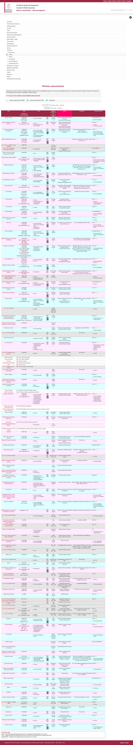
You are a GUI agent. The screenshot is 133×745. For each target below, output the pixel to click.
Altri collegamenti (12, 61)
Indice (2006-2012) (37, 445)
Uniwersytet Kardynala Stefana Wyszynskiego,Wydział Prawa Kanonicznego (64, 213)
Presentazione (36, 141)
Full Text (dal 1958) (37, 399)
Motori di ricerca (11, 70)
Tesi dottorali (11, 59)
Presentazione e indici (38, 338)
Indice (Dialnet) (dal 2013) (39, 176)
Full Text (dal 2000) (37, 461)
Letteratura (9, 50)
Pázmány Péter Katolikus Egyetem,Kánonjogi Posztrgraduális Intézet (64, 181)
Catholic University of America (65, 529)
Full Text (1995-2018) (38, 541)
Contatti (122, 742)
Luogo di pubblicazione (53, 112)
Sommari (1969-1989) (38, 479)
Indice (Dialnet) (37, 125)
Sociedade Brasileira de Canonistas (64, 646)
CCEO (8, 30)
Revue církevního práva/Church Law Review (30, 392)
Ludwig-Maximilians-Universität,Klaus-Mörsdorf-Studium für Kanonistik (64, 131)
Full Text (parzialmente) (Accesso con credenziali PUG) (39, 133)
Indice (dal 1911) (37, 249)
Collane (9, 57)
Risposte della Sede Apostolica (14, 35)
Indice (35, 153)
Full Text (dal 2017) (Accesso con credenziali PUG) (39, 233)
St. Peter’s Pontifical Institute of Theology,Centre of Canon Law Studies (64, 339)
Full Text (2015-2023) (38, 590)
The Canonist (24, 361)
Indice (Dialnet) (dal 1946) (39, 283)
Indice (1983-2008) (38, 319)
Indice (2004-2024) (37, 136)
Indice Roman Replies (38, 483)
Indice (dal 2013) (37, 303)
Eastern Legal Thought (25, 362)
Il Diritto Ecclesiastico (25, 357)
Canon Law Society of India (64, 515)
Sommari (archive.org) (38, 279)
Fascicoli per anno (53, 115)
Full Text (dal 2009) (37, 684)
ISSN (24, 111)
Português (128, 1)
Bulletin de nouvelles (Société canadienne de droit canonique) (33, 428)
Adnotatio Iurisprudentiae (26, 406)
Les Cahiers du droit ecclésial (27, 366)
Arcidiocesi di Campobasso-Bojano (65, 449)
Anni (53, 113)
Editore (64, 111)
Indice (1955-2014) (37, 140)
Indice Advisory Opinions (39, 484)
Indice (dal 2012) (37, 181)
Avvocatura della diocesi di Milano (64, 470)
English (109, 1)
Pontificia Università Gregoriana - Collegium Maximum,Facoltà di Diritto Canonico (64, 247)
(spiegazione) (25, 114)
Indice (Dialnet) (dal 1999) (39, 193)
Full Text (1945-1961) (38, 174)
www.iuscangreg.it (11, 26)
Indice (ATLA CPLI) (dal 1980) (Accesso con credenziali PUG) (38, 477)
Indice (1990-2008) (37, 170)
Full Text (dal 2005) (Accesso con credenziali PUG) (39, 496)
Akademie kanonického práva (65, 445)
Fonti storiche (10, 41)
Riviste (9, 54)
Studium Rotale (65, 673)
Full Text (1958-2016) (38, 259)
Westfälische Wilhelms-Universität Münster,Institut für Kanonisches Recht (64, 441)
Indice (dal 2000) (37, 659)
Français (124, 1)
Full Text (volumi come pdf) (39, 158)
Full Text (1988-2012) (38, 265)
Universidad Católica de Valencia (64, 697)
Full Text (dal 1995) (37, 542)
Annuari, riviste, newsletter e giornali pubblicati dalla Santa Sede (24, 95)
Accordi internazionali (12, 46)
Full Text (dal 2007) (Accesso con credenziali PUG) (39, 167)
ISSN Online (24, 113)
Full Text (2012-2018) (38, 584)
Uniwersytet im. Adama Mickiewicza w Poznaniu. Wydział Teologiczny (64, 717)
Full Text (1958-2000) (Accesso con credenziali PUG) (39, 505)
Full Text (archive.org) (38, 124)
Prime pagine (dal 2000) (38, 135)
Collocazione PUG (98, 111)
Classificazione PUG (12, 63)
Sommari (35, 207)
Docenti (9, 76)
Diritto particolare (11, 37)
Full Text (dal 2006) (37, 375)
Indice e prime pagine (38, 320)
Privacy (127, 742)
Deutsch (114, 1)
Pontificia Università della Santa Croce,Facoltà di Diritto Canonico (64, 193)
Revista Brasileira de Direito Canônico (28, 390)
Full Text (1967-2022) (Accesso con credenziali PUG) (39, 300)
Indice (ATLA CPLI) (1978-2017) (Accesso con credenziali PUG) (39, 629)
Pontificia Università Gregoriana (27, 5)
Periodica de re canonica (13, 65)
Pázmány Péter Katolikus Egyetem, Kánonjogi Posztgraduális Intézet (64, 610)
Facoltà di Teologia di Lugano (64, 549)
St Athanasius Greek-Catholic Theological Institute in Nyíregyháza (65, 665)
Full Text (35, 123)
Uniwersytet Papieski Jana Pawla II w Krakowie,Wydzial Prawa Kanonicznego (64, 119)
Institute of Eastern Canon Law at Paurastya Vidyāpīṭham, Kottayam (65, 681)
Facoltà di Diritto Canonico (25, 8)
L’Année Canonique (25, 359)
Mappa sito (9, 74)
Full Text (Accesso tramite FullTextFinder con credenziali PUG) (39, 344)
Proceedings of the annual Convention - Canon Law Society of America (35, 409)
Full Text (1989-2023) (38, 192)
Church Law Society (65, 540)
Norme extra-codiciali (12, 32)
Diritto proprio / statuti (12, 39)
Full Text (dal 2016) (37, 669)
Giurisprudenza (10, 43)
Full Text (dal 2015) (37, 328)
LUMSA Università (64, 594)
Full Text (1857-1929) (38, 130)
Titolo (8, 111)
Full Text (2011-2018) (38, 619)
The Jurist (23, 364)
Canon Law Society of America (64, 475)
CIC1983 (9, 28)
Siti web (9, 48)
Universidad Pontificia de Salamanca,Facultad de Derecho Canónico (64, 149)
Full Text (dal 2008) (37, 118)
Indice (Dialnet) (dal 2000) (39, 304)
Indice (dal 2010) (37, 175)
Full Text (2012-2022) (38, 180)
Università (9, 21)
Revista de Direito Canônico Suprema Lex (29, 422)
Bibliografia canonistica (12, 67)
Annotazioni (82, 111)
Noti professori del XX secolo (14, 78)
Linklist (8, 72)
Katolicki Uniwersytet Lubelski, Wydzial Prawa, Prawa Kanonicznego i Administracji (64, 575)
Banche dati (10, 52)
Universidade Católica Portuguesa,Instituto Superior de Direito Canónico (65, 187)
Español (119, 1)
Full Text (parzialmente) (38, 515)
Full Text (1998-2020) (38, 212)
